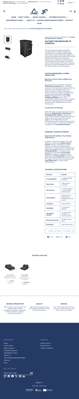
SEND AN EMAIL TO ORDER (60, 231)
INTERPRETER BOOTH (57, 17)
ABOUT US (30, 20)
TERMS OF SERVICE (47, 348)
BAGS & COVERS (39, 17)
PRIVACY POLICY (46, 343)
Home (6, 28)
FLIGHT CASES (23, 17)
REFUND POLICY (46, 345)
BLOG (39, 23)
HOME (13, 17)
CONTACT (69, 20)
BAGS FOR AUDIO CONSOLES (18, 28)
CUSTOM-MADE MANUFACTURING (50, 20)
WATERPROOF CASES (14, 20)
